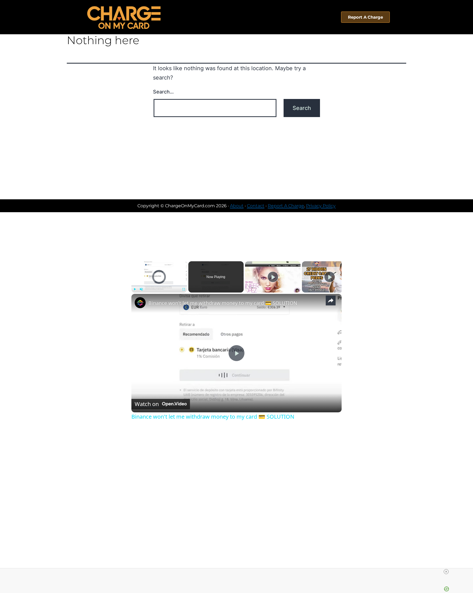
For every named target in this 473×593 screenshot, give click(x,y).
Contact (255, 205)
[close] (446, 571)
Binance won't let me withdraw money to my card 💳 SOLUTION (222, 303)
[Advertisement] (236, 158)
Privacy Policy (321, 205)
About (237, 205)
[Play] (134, 289)
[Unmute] (141, 289)
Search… (163, 92)
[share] (331, 300)
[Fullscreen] (183, 289)
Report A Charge (286, 205)
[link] (140, 302)
